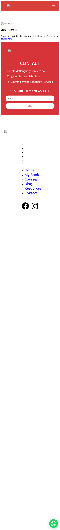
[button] (53, 523)
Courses (30, 152)
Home (29, 144)
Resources (32, 160)
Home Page (6, 38)
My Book (30, 148)
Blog (28, 156)
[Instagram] (35, 206)
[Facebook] (25, 206)
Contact (30, 163)
